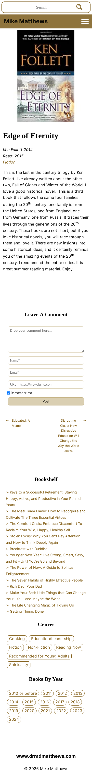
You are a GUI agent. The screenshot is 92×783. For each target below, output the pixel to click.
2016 (44, 701)
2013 (77, 693)
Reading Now (68, 647)
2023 (77, 710)
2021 (45, 710)
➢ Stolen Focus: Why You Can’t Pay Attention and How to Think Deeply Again (43, 539)
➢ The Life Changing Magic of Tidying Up (40, 605)
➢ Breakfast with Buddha (26, 549)
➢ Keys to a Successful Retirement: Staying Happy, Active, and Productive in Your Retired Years (43, 498)
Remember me (21, 393)
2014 (13, 701)
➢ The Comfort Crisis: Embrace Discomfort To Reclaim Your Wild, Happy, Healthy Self (44, 526)
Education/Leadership (51, 638)
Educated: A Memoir (18, 423)
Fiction (9, 162)
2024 (14, 719)
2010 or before (23, 693)
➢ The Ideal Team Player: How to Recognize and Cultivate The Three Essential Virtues (46, 514)
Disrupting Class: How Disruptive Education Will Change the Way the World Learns (72, 436)
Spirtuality (18, 664)
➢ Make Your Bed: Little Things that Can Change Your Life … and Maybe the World (46, 596)
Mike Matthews (26, 21)
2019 (13, 710)
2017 (59, 701)
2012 (62, 693)
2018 (75, 701)
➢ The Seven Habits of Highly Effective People (44, 580)
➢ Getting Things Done (25, 611)
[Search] (79, 7)
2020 (29, 710)
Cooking (17, 638)
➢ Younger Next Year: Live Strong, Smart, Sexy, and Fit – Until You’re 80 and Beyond (45, 558)
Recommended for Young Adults (39, 656)
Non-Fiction (39, 647)
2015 (29, 701)
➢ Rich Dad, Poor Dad (24, 586)
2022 (61, 710)
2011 (47, 693)
